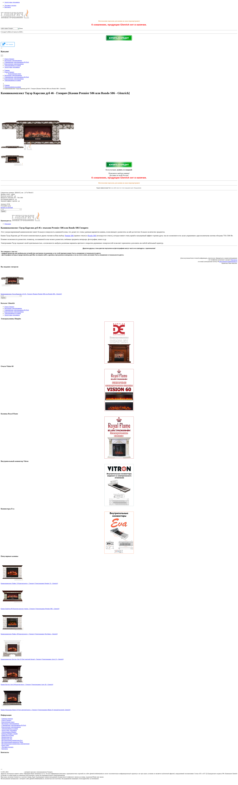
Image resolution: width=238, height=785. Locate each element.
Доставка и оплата (10, 5)
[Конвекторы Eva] (119, 533)
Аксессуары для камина (12, 2)
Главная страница (7, 718)
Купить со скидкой (7, 207)
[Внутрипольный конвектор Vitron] (119, 485)
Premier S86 (69, 236)
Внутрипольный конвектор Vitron (12, 742)
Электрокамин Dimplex (9, 732)
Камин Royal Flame (8, 735)
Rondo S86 (92, 236)
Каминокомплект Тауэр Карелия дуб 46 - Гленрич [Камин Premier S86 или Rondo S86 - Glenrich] (31, 294)
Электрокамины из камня (12, 65)
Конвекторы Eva (7, 737)
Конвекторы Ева (7, 738)
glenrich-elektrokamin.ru (16, 772)
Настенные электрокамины (13, 60)
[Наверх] (1, 769)
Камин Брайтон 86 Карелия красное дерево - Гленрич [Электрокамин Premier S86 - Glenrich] (30, 609)
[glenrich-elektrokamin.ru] (15, 18)
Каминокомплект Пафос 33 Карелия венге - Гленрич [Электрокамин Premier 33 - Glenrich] (29, 583)
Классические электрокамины (14, 64)
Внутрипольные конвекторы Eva (12, 740)
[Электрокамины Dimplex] (119, 343)
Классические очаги (14, 74)
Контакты (7, 7)
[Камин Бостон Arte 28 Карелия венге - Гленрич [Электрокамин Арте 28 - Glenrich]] (12, 683)
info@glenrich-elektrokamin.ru (228, 261)
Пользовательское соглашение (75, 775)
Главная (6, 70)
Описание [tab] (7, 224)
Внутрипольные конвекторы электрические (15, 743)
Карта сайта (5, 745)
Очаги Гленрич (9, 59)
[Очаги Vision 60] (119, 390)
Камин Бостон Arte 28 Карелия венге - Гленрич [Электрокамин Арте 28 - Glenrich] (27, 684)
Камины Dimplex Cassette (10, 733)
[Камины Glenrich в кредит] (119, 38)
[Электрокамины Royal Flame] (119, 438)
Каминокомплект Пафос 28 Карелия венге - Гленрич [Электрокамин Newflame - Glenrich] (29, 634)
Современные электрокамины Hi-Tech (16, 62)
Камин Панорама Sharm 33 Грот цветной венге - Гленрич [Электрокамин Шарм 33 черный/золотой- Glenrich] (35, 710)
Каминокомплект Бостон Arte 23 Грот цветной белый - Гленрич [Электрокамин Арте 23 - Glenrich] (32, 659)
